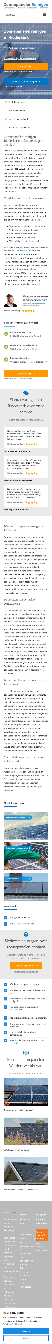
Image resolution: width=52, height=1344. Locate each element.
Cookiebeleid (17, 1324)
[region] (26, 1326)
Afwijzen (26, 1338)
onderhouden (23, 250)
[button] (26, 918)
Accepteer (26, 1331)
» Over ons (25, 1272)
